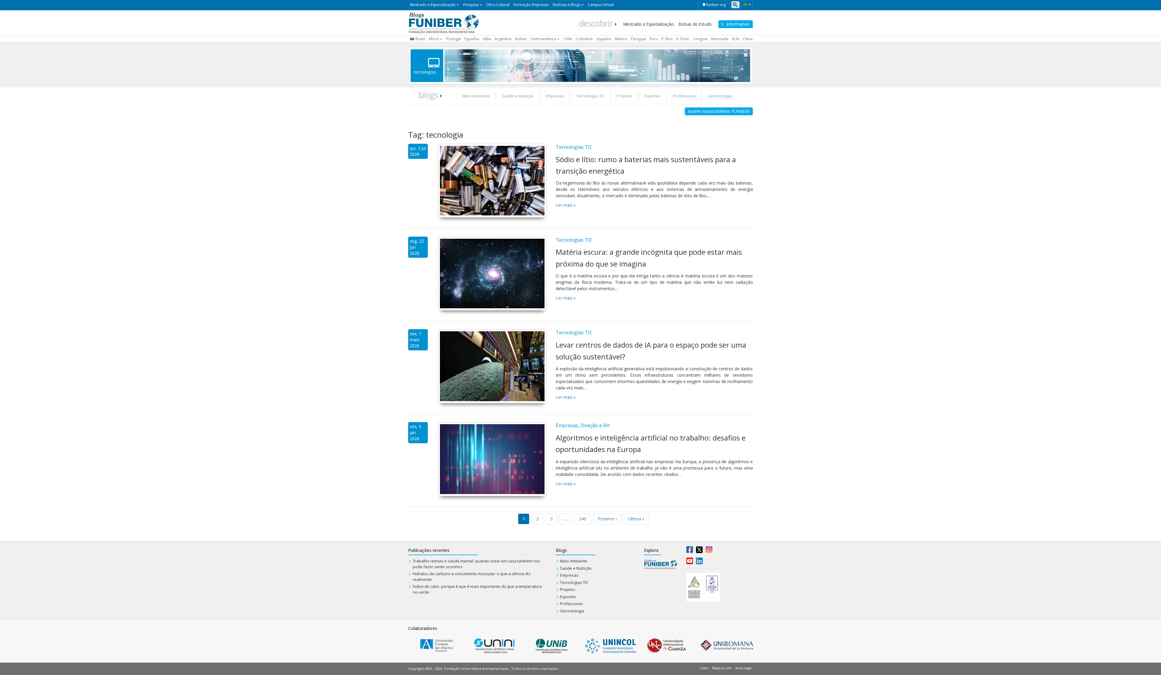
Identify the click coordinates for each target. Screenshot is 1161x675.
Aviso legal (743, 668)
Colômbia (584, 38)
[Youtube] (689, 562)
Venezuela (719, 38)
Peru (654, 38)
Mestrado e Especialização (433, 4)
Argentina (503, 38)
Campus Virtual (601, 4)
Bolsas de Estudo (695, 24)
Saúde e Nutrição (518, 96)
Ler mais (564, 205)
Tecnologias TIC (590, 96)
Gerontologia (720, 96)
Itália (487, 38)
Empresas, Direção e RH (583, 425)
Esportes (652, 96)
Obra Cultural (497, 4)
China (748, 38)
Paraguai (638, 38)
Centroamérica (543, 38)
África (434, 38)
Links (704, 668)
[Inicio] (443, 22)
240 (582, 519)
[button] (747, 4)
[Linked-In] (699, 562)
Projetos (624, 96)
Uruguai (700, 38)
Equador (604, 38)
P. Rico (667, 38)
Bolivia (521, 38)
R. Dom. (683, 38)
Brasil (420, 38)
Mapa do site (721, 668)
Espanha (471, 38)
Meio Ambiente (476, 96)
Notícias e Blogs (566, 4)
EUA (735, 38)
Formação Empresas (531, 4)
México (621, 38)
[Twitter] (699, 551)
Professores (684, 96)
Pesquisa (471, 4)
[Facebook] (689, 551)
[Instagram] (709, 551)
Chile (568, 38)
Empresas (555, 96)
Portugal (453, 38)
